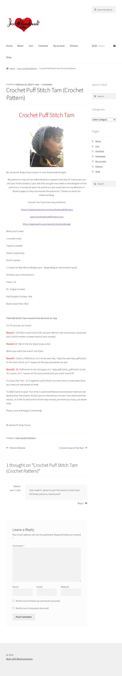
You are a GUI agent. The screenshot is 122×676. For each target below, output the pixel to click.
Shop (8, 57)
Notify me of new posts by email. (32, 608)
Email (40, 586)
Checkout (43, 45)
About (20, 45)
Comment (18, 545)
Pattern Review (17, 448)
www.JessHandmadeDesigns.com (47, 216)
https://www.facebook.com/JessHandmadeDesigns (47, 209)
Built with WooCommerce (19, 658)
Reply (80, 503)
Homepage (100, 156)
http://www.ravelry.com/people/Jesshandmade (47, 223)
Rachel (17, 486)
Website (65, 586)
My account (59, 45)
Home (9, 45)
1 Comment (47, 84)
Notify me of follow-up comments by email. (38, 600)
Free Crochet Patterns (27, 68)
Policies (74, 45)
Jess (37, 84)
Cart (31, 45)
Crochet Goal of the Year (71, 448)
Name (15, 586)
